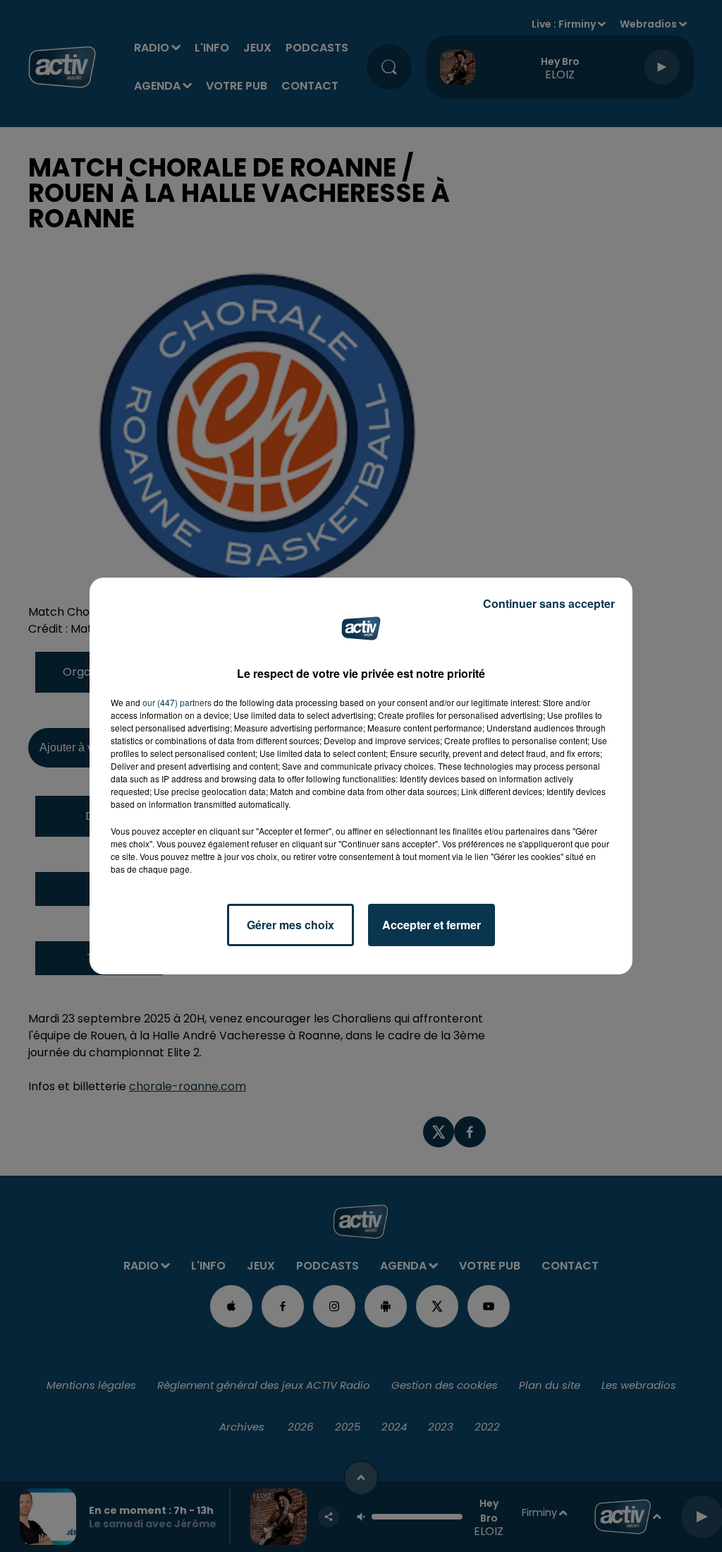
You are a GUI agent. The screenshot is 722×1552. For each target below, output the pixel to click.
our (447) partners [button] (177, 702)
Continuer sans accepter (549, 603)
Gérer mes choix (290, 925)
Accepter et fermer (431, 925)
